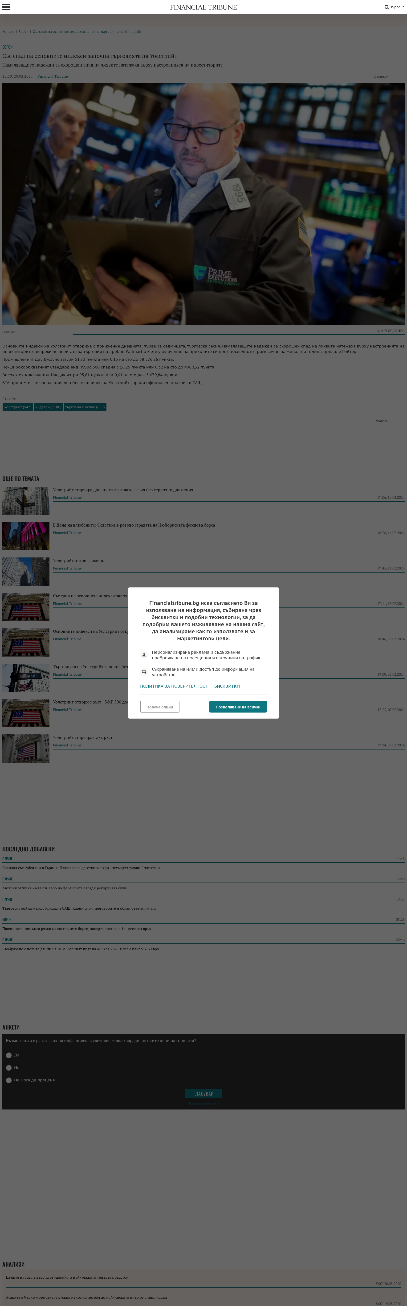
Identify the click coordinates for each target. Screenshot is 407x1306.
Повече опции (160, 707)
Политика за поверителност (174, 686)
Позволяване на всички (238, 707)
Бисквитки (227, 686)
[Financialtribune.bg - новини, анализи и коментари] (203, 7)
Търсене (398, 7)
